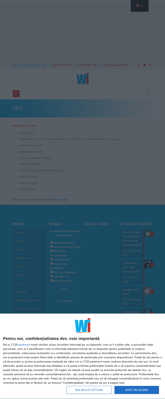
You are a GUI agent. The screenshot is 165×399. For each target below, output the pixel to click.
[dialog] (82, 356)
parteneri (24, 344)
